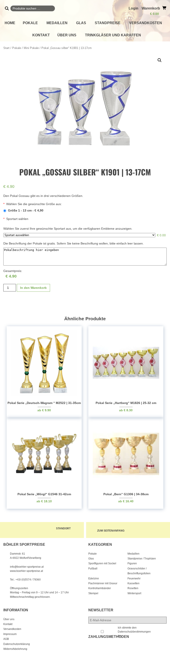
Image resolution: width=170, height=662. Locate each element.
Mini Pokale (31, 48)
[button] (160, 60)
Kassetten (133, 583)
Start (6, 48)
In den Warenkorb (33, 287)
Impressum (10, 634)
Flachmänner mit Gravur (102, 583)
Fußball (92, 568)
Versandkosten (145, 23)
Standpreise (107, 23)
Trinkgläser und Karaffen (113, 35)
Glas (81, 23)
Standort (63, 528)
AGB (6, 639)
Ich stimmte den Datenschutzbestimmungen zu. (134, 631)
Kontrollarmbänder (99, 588)
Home (10, 23)
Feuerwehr (134, 578)
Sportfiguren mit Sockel (102, 563)
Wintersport (134, 593)
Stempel (93, 593)
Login (133, 8)
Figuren (132, 563)
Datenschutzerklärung (16, 644)
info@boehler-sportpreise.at (27, 566)
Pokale (30, 23)
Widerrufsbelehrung (15, 648)
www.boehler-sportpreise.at (26, 571)
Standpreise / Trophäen (142, 558)
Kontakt (41, 35)
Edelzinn (93, 578)
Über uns (66, 35)
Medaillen (57, 23)
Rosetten (133, 588)
